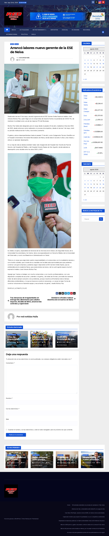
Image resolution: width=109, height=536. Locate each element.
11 (88, 63)
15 (100, 63)
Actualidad (24, 30)
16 (103, 63)
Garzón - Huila (11, 455)
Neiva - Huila (36, 455)
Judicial (65, 30)
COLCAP (87, 120)
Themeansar (35, 518)
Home (68, 505)
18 (88, 67)
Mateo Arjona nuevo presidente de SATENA (91, 459)
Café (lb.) (87, 137)
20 (94, 67)
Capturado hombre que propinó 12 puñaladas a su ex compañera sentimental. (84, 516)
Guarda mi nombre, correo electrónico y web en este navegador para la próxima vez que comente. (40, 430)
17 (85, 67)
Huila (34, 34)
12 (91, 63)
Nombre (9, 398)
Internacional (11, 34)
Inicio (14, 30)
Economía (75, 30)
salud (16, 44)
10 (85, 63)
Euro (85, 115)
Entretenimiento (39, 30)
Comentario (10, 363)
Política (24, 34)
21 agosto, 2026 (14, 462)
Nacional (86, 30)
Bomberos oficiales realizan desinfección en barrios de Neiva (60, 299)
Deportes (54, 30)
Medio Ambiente (12, 334)
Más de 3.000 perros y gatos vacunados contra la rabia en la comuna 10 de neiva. (83, 524)
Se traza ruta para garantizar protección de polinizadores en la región (86, 532)
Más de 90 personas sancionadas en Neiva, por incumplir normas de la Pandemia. (83, 528)
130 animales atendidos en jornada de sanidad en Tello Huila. (88, 505)
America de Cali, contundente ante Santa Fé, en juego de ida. (88, 509)
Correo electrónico (12, 409)
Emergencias (61, 334)
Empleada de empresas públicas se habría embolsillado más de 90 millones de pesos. (82, 520)
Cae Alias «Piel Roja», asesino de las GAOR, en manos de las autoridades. (85, 513)
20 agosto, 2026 (64, 462)
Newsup (27, 518)
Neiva (12, 44)
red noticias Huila (24, 57)
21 (97, 67)
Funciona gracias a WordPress (12, 518)
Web (7, 419)
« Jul (85, 79)
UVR (85, 148)
